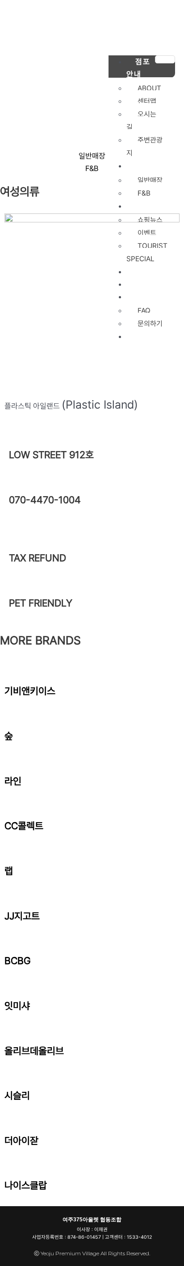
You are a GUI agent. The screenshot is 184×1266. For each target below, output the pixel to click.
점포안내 (138, 68)
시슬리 (17, 1095)
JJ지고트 (22, 916)
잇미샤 (17, 1005)
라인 (12, 781)
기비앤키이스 (29, 691)
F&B (92, 168)
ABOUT (149, 88)
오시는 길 (141, 120)
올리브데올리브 (34, 1051)
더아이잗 (21, 1140)
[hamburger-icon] (165, 59)
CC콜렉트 (23, 825)
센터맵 (147, 101)
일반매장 (92, 155)
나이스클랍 (25, 1185)
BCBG (17, 960)
